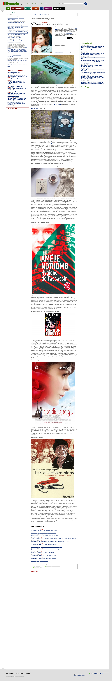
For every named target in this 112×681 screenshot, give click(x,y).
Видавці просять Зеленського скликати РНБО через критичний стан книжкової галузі (93, 47)
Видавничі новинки (17, 8)
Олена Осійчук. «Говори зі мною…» (17, 88)
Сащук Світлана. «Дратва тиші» (16, 78)
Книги (9, 77)
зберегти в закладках (50, 564)
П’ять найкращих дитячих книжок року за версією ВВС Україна (46, 547)
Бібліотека (48, 8)
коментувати (36, 564)
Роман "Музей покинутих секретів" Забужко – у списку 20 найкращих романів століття (52, 549)
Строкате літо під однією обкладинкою (18, 60)
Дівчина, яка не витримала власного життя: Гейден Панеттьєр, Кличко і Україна (92, 54)
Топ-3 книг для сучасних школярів (39, 561)
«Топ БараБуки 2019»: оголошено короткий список (43, 544)
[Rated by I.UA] (105, 675)
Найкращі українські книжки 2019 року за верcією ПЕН (44, 535)
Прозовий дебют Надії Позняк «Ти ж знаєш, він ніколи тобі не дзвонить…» (17, 76)
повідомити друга (38, 567)
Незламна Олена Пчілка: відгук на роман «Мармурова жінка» (16, 41)
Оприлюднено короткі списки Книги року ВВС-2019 (44, 558)
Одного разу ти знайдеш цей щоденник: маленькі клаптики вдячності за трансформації (18, 18)
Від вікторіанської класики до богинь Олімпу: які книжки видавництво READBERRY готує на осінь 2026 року (93, 62)
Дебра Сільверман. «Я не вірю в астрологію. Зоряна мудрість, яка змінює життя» (16, 103)
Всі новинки (11, 108)
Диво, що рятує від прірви (14, 37)
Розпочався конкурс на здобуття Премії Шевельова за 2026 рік (91, 66)
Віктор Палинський (17, 55)
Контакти (36, 3)
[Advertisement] (93, 15)
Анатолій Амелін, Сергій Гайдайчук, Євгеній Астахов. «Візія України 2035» (17, 99)
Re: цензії (28, 8)
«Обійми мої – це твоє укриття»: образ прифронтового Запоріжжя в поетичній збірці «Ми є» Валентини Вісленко (18, 33)
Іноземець (10, 56)
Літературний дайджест (43, 14)
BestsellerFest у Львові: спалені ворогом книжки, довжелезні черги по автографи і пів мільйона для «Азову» (92, 77)
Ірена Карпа (69, 33)
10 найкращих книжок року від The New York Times (43, 555)
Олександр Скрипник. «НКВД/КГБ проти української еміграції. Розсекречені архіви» (16, 95)
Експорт (28, 3)
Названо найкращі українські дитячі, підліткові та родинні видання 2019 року (50, 541)
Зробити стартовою (19, 676)
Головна (34, 14)
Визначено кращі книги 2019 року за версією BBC (43, 533)
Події (7, 8)
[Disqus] (54, 597)
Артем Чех (34, 108)
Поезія (9, 87)
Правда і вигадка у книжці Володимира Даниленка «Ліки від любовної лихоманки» (18, 27)
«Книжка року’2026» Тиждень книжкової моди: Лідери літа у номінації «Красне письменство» (93, 73)
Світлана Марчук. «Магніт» (14, 91)
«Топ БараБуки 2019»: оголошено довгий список (43, 552)
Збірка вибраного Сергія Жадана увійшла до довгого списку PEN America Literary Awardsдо (53, 538)
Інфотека (35, 8)
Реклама (45, 3)
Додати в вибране (10, 676)
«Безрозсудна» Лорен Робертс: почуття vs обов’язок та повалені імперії (16, 82)
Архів (41, 3)
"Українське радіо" (46, 22)
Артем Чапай (59, 52)
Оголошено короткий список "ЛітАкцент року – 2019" (44, 530)
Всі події (83, 87)
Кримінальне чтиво (58, 8)
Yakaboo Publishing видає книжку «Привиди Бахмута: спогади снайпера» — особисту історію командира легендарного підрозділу (92, 82)
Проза (9, 73)
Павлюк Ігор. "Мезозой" (14, 72)
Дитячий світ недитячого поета (16, 22)
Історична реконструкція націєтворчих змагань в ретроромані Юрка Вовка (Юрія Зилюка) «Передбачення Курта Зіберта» (17, 51)
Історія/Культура (11, 97)
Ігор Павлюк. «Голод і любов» (15, 86)
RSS (32, 3)
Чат (42, 8)
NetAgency (79, 675)
